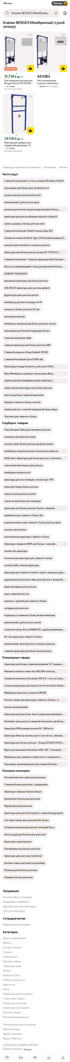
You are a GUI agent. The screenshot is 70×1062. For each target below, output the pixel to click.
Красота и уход (11, 975)
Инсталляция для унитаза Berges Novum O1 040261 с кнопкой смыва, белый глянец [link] (18, 82)
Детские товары (12, 1012)
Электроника (10, 956)
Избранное (35, 1057)
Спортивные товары (14, 998)
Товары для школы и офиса (17, 994)
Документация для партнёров (19, 906)
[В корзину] (30, 68)
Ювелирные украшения (16, 1017)
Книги (6, 989)
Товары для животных (15, 1003)
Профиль (63, 1057)
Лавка (21, 1057)
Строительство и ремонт (16, 1007)
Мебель (7, 943)
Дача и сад (9, 984)
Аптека (7, 970)
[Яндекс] (27, 1049)
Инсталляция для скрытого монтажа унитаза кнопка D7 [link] (47, 82)
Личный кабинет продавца (17, 897)
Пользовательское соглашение (19, 1024)
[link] (34, 181)
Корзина (49, 1057)
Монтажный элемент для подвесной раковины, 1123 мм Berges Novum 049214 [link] (18, 144)
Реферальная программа (16, 924)
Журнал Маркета (12, 1038)
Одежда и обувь (12, 961)
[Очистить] (56, 13)
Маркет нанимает (12, 1034)
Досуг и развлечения (14, 938)
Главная (7, 1057)
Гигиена (7, 952)
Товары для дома (12, 966)
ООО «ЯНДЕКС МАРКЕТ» (25, 1045)
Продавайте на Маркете (16, 901)
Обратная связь (11, 1029)
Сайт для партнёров (14, 911)
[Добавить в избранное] (30, 35)
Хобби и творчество (14, 980)
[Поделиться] (65, 13)
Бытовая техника (12, 947)
